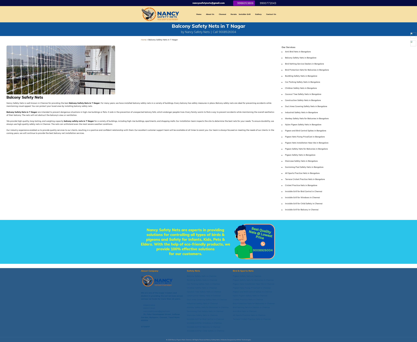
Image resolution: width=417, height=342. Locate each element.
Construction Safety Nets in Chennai (204, 295)
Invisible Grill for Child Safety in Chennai (304, 203)
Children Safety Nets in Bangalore (301, 88)
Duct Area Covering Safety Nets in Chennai (207, 299)
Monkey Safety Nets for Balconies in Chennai (208, 307)
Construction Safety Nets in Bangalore (303, 100)
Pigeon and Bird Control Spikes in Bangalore (305, 130)
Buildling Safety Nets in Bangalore (301, 76)
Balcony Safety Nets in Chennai (201, 276)
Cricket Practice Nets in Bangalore (301, 185)
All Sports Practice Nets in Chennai (249, 315)
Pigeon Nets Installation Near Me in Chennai (253, 284)
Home (143, 39)
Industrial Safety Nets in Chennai (202, 303)
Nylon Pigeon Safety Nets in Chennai (250, 295)
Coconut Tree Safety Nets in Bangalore (303, 94)
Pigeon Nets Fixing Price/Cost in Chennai (252, 288)
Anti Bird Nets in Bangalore (298, 51)
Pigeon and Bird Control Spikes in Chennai (252, 291)
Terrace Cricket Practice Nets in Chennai (252, 319)
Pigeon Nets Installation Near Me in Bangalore (306, 142)
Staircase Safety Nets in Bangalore (301, 161)
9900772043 (267, 3)
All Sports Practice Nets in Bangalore (302, 173)
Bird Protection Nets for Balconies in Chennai (254, 303)
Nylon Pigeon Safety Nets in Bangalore (303, 124)
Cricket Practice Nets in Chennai (248, 299)
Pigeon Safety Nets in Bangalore (300, 155)
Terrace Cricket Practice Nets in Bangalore (305, 179)
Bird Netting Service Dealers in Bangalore (304, 63)
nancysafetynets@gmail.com (209, 3)
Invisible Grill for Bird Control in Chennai (303, 191)
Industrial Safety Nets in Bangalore (301, 112)
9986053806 (149, 305)
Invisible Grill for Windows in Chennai (302, 197)
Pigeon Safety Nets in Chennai (247, 276)
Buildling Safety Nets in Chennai (202, 280)
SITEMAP (145, 326)
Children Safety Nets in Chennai (202, 288)
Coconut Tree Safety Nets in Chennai (204, 291)
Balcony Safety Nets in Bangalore (300, 57)
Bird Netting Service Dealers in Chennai (251, 307)
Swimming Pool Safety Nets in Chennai (205, 311)
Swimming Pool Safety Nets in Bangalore (304, 167)
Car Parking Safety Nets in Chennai (203, 284)
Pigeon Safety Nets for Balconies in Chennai (253, 280)
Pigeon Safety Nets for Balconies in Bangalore (306, 149)
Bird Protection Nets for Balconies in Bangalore (307, 70)
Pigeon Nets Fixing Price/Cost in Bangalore (305, 136)
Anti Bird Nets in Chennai (245, 311)
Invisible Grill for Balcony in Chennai (302, 209)
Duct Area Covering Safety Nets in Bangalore (306, 106)
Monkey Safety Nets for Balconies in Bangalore (307, 118)
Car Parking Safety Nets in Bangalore (302, 82)
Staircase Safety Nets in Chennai (202, 315)
